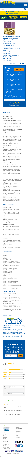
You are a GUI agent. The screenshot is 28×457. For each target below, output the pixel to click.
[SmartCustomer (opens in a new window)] (14, 105)
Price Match (5, 441)
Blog (4, 435)
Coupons (5, 437)
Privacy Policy (5, 442)
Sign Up (20, 355)
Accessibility (18, 427)
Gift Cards (17, 432)
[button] (14, 370)
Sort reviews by (5, 387)
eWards (4, 438)
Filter (5, 393)
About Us (17, 425)
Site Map (5, 445)
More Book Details (7, 58)
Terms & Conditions (7, 447)
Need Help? (9, 453)
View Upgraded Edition (8, 56)
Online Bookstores (6, 448)
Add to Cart (18, 69)
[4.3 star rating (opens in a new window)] (17, 103)
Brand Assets (18, 431)
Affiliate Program (19, 428)
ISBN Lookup (18, 435)
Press (4, 440)
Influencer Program (19, 430)
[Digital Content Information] (15, 74)
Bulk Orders (5, 432)
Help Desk (17, 434)
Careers (4, 434)
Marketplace (18, 437)
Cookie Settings (6, 444)
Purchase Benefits (7, 60)
